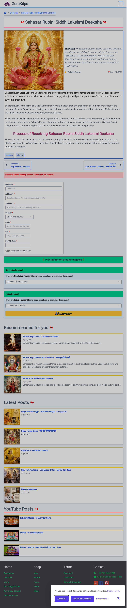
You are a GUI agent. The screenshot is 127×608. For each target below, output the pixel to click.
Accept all (61, 598)
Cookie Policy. (113, 590)
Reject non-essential (82, 598)
